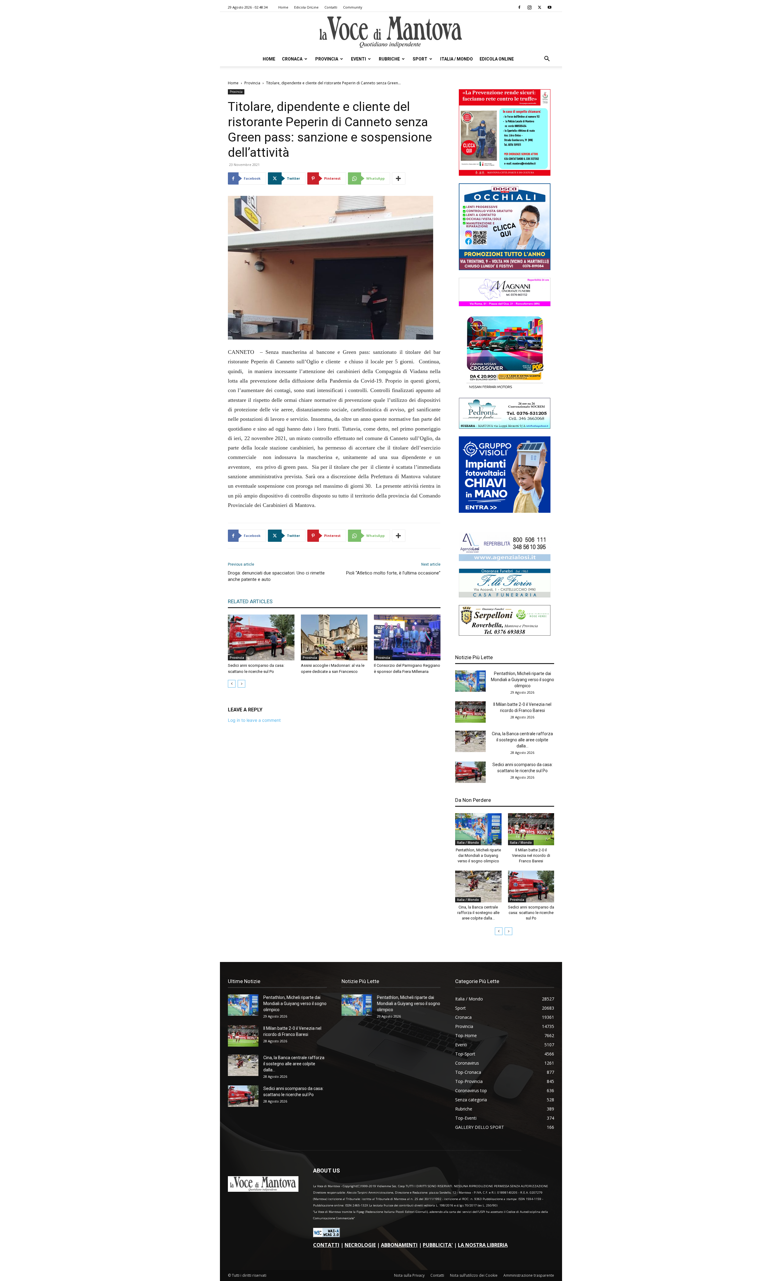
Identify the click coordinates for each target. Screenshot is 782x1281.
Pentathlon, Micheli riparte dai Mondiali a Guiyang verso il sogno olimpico (522, 679)
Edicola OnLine (306, 7)
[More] (398, 178)
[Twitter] (539, 7)
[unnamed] (504, 559)
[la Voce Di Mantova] (391, 32)
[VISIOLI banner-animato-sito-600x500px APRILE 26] (504, 511)
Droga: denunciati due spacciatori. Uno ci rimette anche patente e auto (276, 576)
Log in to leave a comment (254, 720)
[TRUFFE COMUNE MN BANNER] (504, 174)
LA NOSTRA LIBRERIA (483, 1245)
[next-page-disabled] (241, 684)
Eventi (358, 59)
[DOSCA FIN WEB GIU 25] (504, 268)
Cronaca (292, 59)
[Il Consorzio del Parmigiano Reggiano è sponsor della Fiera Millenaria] (407, 637)
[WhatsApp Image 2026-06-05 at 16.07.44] (504, 388)
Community (352, 7)
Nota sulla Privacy (409, 1275)
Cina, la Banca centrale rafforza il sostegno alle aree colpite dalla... (522, 739)
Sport (420, 59)
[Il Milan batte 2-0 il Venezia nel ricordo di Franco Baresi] (470, 712)
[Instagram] (529, 7)
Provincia (326, 59)
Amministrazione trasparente (528, 1275)
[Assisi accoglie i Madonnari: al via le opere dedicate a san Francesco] (334, 637)
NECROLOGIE (360, 1245)
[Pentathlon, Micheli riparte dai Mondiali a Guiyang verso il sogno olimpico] (470, 681)
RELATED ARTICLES (250, 601)
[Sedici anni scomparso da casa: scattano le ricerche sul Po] (261, 637)
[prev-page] (232, 684)
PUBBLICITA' (438, 1245)
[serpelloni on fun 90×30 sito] (504, 634)
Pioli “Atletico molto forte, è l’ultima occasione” (393, 573)
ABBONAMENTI (399, 1245)
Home (283, 7)
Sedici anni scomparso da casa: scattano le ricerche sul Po (531, 912)
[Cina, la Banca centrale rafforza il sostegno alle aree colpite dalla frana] (470, 741)
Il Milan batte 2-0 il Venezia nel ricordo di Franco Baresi (531, 855)
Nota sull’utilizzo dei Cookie (474, 1275)
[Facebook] (519, 7)
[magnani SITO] (504, 304)
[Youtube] (549, 7)
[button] (546, 59)
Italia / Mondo (456, 59)
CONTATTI (326, 1245)
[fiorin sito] (504, 596)
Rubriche (389, 59)
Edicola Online (497, 59)
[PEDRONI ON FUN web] (504, 427)
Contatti (330, 7)
